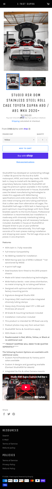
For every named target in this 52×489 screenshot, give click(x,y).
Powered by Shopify (26, 476)
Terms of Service (10, 443)
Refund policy (9, 448)
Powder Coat (8, 134)
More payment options (25, 162)
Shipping (15, 121)
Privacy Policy (9, 464)
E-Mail (5, 439)
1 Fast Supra (26, 3)
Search (6, 435)
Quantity (40, 134)
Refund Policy (9, 468)
